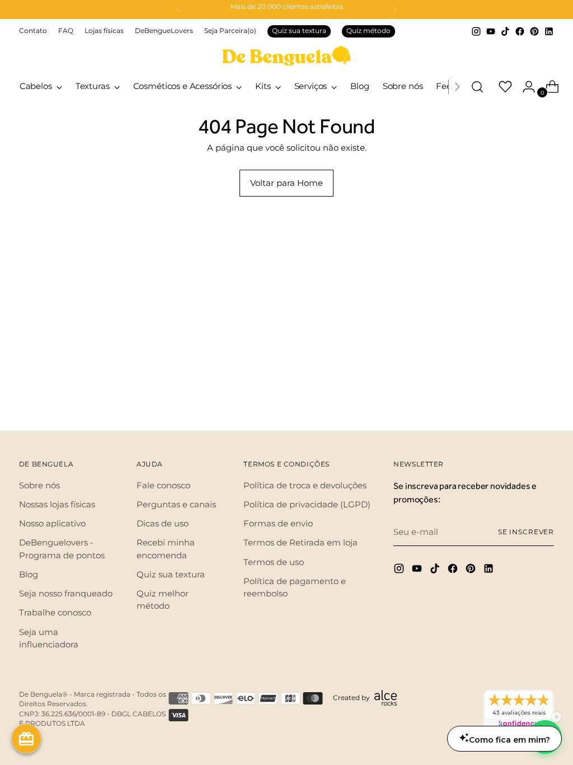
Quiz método (368, 31)
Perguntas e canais (176, 505)
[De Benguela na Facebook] (520, 31)
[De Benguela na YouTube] (491, 31)
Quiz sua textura (299, 31)
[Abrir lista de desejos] (501, 87)
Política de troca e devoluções (305, 486)
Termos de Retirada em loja (300, 543)
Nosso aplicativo (52, 524)
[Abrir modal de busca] (477, 87)
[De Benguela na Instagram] (476, 31)
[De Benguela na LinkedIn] (549, 31)
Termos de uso (273, 562)
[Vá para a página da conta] (524, 87)
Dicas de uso (163, 524)
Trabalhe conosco (55, 613)
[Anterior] (178, 9)
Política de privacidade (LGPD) (306, 505)
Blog (28, 575)
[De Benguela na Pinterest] (534, 31)
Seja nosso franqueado (65, 594)
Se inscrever (526, 532)
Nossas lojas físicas (57, 505)
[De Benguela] (286, 55)
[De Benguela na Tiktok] (505, 31)
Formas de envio (278, 524)
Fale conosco (163, 486)
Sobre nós (39, 486)
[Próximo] (394, 9)
